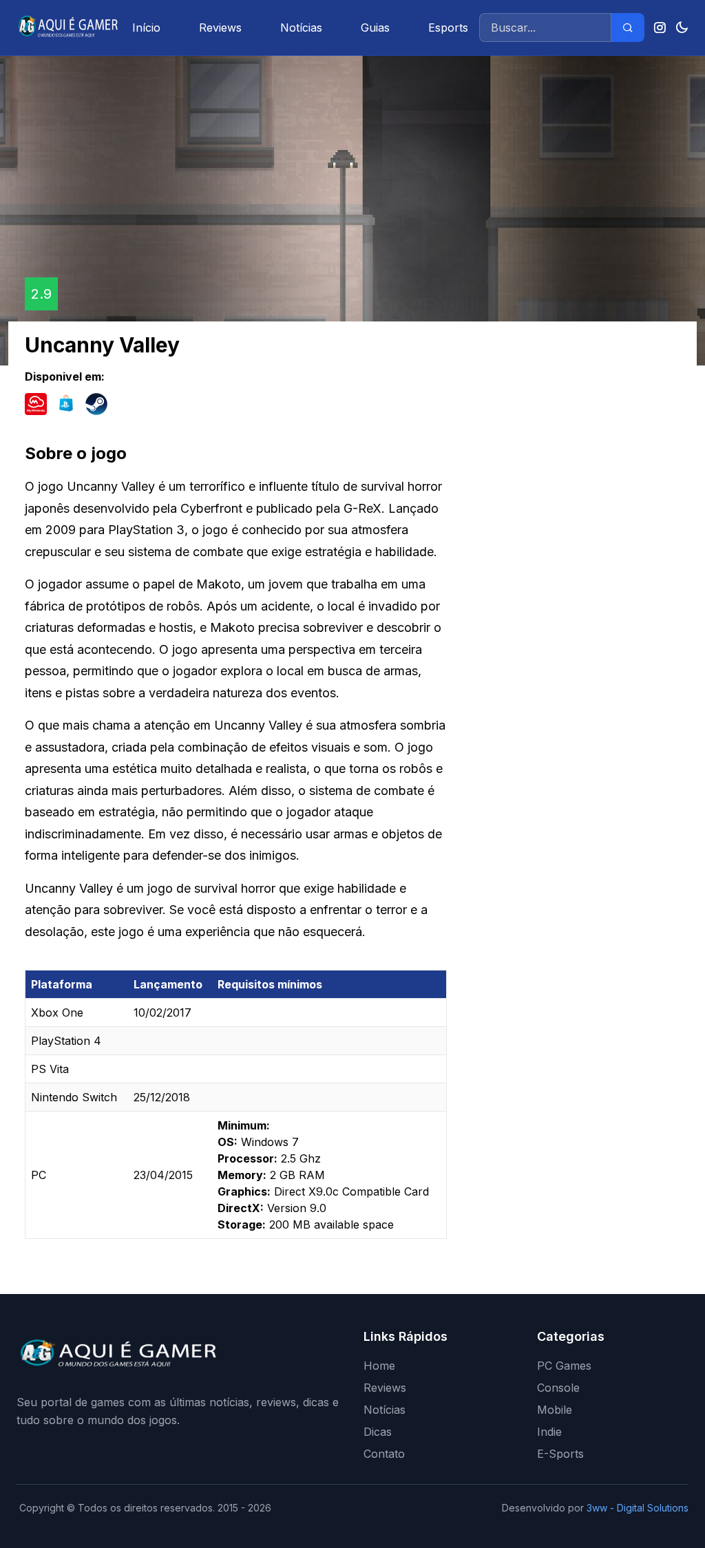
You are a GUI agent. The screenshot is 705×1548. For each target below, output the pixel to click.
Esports (448, 27)
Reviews (220, 27)
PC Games (564, 1365)
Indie (549, 1432)
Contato (384, 1454)
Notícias (301, 27)
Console (558, 1388)
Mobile (554, 1410)
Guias (375, 27)
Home (379, 1365)
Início (146, 27)
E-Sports (560, 1454)
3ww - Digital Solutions (637, 1508)
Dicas (378, 1432)
